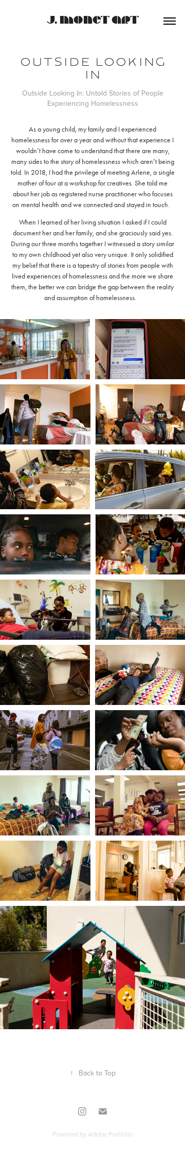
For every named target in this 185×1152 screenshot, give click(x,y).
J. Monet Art (93, 21)
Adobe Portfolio (110, 1134)
